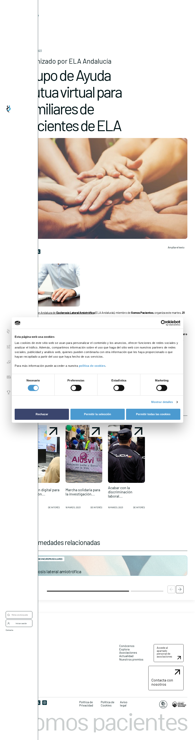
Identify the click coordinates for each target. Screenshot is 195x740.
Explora (124, 649)
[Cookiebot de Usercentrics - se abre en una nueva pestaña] (163, 323)
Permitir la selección (97, 414)
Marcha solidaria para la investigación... (83, 491)
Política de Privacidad (86, 703)
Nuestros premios (131, 659)
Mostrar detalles (162, 402)
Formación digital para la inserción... (41, 491)
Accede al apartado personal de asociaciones (164, 652)
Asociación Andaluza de (60, 312)
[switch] (76, 388)
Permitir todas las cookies (153, 414)
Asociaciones (128, 652)
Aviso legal (123, 703)
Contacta (9, 630)
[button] (41, 468)
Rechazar (42, 414)
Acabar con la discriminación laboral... (120, 491)
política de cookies (92, 365)
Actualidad (126, 656)
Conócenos (126, 646)
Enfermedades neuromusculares (44, 559)
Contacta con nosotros (162, 682)
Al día (26, 21)
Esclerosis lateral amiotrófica (53, 571)
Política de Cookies (107, 703)
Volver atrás (32, 15)
